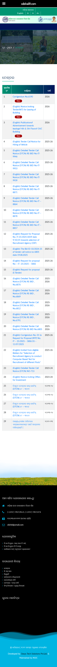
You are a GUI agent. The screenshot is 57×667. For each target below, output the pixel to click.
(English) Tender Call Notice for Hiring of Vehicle (26, 143)
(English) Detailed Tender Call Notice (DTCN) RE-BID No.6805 (27, 327)
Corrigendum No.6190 (23, 97)
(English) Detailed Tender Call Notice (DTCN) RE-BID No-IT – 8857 (27, 225)
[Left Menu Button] (4, 3)
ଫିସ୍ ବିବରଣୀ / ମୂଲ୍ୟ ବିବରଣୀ (14, 586)
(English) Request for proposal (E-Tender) (26, 271)
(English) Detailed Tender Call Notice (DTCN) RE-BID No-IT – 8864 (27, 201)
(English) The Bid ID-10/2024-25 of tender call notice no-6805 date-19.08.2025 (27, 252)
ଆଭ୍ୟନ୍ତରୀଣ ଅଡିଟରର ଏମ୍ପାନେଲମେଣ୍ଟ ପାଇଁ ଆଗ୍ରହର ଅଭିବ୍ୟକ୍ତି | (26, 424)
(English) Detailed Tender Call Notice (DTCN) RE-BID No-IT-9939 (26, 177)
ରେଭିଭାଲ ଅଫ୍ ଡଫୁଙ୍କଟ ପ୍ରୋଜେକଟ (17, 549)
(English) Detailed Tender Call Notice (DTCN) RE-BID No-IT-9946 (26, 154)
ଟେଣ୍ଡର (7, 568)
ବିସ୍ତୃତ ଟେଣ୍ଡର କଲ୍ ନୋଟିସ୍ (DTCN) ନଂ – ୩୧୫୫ (24, 396)
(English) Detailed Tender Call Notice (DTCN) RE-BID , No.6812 (26, 306)
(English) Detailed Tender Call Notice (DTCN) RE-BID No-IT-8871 (26, 189)
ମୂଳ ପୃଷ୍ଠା (7, 47)
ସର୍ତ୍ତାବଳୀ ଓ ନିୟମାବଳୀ (12, 577)
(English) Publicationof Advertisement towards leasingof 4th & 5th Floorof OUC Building (27, 127)
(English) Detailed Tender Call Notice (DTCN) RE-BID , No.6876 (26, 282)
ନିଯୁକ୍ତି (6, 574)
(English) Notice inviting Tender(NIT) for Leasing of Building (24, 110)
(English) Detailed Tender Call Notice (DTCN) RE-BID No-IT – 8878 (27, 213)
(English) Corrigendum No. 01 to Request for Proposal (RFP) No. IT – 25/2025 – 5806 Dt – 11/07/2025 (27, 339)
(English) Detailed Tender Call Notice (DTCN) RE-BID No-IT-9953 (26, 166)
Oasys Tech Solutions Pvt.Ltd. (34, 654)
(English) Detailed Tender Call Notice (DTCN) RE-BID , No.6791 (26, 317)
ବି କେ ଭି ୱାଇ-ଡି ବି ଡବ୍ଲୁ (12, 546)
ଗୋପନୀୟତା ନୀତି (10, 580)
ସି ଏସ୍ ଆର (7, 571)
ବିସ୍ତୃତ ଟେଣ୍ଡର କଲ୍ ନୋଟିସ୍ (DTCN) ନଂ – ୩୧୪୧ (24, 414)
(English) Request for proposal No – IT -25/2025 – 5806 (26, 262)
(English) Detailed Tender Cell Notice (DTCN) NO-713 (26, 369)
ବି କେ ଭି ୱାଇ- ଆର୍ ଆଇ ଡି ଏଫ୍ (15, 543)
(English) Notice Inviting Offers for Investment (26, 378)
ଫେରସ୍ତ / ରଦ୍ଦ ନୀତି (11, 583)
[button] (27, 13)
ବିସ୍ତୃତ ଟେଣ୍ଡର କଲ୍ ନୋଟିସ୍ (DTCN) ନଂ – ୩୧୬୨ (24, 387)
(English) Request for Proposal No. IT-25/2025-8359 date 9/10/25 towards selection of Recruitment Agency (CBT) (26, 238)
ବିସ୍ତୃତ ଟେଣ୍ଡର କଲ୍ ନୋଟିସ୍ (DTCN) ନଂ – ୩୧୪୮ (24, 405)
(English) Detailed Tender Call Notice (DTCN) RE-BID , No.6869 (26, 294)
